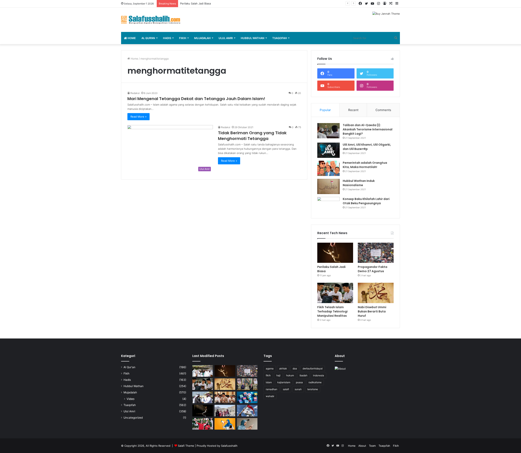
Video (131, 399)
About (362, 445)
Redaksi (135, 93)
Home (131, 38)
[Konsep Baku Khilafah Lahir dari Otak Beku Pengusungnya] (328, 204)
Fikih (182, 38)
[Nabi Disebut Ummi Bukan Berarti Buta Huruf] (376, 293)
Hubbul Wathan (252, 38)
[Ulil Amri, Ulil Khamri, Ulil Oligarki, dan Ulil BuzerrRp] (328, 150)
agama (270, 368)
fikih (268, 375)
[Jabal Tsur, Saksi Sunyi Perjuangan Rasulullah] (225, 410)
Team (372, 445)
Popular (325, 110)
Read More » (138, 116)
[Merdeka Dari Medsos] (247, 397)
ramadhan (271, 389)
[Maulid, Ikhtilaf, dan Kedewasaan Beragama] (225, 397)
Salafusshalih (229, 445)
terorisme (312, 389)
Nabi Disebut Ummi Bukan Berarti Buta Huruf (372, 311)
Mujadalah (202, 38)
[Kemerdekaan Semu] (247, 410)
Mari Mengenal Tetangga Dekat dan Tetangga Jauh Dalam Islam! (196, 99)
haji (278, 375)
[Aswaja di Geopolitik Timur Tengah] (202, 397)
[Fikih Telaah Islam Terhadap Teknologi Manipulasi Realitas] (335, 293)
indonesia (318, 375)
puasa (299, 382)
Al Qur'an (129, 367)
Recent (353, 110)
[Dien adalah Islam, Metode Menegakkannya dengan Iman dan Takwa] (202, 410)
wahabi (270, 396)
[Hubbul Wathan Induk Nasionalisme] (328, 186)
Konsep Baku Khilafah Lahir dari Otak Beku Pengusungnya (366, 201)
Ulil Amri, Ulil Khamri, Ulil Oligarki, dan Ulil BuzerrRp (367, 147)
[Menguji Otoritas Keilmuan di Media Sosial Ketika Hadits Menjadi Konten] (247, 424)
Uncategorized (133, 417)
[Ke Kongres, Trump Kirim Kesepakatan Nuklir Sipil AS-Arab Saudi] (247, 384)
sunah (298, 389)
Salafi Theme (186, 445)
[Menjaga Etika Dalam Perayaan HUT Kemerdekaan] (202, 424)
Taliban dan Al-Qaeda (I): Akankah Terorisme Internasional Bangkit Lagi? (367, 129)
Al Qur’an (148, 38)
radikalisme (315, 382)
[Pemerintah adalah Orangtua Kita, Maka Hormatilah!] (328, 168)
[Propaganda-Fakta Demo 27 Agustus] (376, 253)
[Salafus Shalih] (150, 20)
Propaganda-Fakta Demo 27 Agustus (203, 3)
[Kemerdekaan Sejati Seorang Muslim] (225, 424)
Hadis (167, 38)
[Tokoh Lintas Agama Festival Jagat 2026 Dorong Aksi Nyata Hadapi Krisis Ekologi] (202, 371)
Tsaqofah (279, 38)
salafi (286, 389)
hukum (290, 375)
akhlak (283, 368)
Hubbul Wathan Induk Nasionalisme (359, 183)
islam (269, 382)
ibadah (303, 375)
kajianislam (283, 382)
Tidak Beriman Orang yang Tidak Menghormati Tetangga (252, 135)
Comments (383, 110)
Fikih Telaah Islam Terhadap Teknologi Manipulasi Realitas (332, 311)
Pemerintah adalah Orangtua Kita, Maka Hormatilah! (365, 165)
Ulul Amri (226, 38)
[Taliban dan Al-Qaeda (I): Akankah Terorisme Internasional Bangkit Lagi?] (328, 130)
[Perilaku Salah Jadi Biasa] (335, 253)
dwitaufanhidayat (313, 368)
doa (295, 368)
